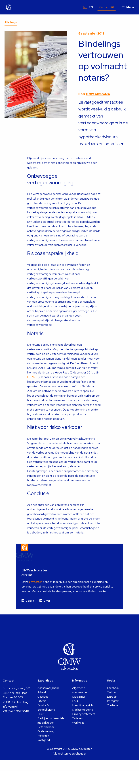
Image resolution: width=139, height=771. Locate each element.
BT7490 (33, 377)
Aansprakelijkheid (48, 688)
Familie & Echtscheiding (46, 707)
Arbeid (41, 692)
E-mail (46, 600)
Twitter (111, 692)
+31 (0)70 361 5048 (16, 711)
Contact (104, 7)
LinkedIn (30, 600)
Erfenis (41, 701)
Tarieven (77, 718)
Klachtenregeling (82, 710)
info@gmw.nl (10, 706)
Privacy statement (83, 714)
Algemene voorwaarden (80, 690)
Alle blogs (11, 22)
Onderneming (45, 731)
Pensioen (43, 736)
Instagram (113, 701)
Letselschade (46, 727)
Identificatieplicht (83, 705)
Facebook (113, 688)
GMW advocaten (8, 7)
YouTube (112, 705)
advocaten (35, 582)
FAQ (75, 701)
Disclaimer (78, 697)
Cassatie (43, 697)
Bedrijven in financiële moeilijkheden (50, 720)
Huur (40, 714)
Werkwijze (78, 723)
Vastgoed (43, 740)
